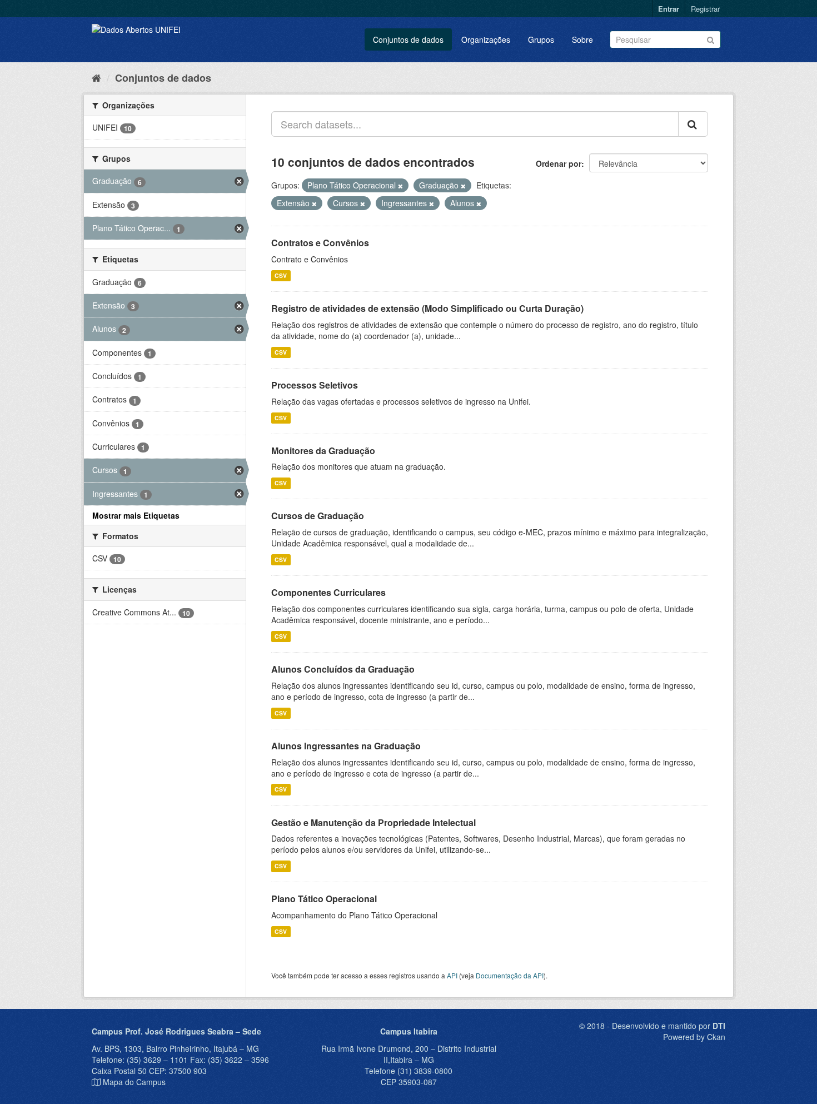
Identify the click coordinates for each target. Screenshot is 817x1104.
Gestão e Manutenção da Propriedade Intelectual (373, 822)
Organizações (485, 39)
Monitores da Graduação (323, 450)
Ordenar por (558, 163)
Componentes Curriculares (328, 592)
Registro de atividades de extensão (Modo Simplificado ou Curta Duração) (427, 308)
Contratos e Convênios (320, 242)
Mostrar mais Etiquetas (136, 515)
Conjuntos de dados (408, 39)
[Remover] (400, 185)
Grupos (541, 39)
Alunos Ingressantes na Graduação (346, 745)
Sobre (582, 39)
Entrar (668, 8)
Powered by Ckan (694, 1036)
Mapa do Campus (134, 1081)
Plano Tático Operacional (324, 898)
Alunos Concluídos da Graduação (343, 669)
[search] (693, 124)
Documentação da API (510, 975)
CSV (281, 275)
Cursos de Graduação (317, 515)
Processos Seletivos (314, 385)
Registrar (705, 8)
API (452, 975)
